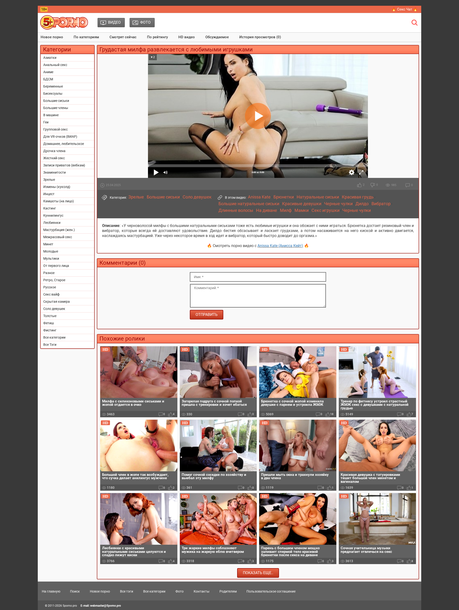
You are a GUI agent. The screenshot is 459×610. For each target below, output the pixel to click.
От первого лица (56, 266)
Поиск (75, 591)
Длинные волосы (236, 210)
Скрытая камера (56, 301)
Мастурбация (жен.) (59, 230)
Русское (49, 287)
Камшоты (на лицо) (58, 201)
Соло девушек (54, 309)
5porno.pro (70, 605)
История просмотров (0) (260, 37)
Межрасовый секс (57, 237)
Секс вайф (51, 294)
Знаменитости (54, 172)
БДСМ (48, 79)
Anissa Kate (259, 197)
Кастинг (49, 208)
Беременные (53, 86)
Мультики (51, 258)
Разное (49, 273)
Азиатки (49, 58)
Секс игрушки (325, 210)
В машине (51, 115)
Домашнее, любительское (63, 144)
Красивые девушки (301, 203)
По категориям (86, 37)
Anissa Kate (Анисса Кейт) (280, 245)
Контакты (201, 591)
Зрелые (49, 179)
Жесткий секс (54, 158)
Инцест (49, 194)
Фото (179, 591)
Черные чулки (338, 203)
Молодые (50, 251)
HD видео (186, 37)
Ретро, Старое (54, 280)
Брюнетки (283, 197)
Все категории (54, 337)
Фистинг (49, 330)
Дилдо (362, 203)
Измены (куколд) (56, 187)
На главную (51, 591)
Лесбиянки (51, 223)
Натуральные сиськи (318, 197)
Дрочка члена (54, 151)
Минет (48, 244)
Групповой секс (55, 129)
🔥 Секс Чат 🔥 (405, 9)
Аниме (48, 72)
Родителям (228, 591)
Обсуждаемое (217, 37)
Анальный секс (55, 65)
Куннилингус (53, 215)
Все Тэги (49, 344)
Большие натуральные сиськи (249, 203)
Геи (46, 122)
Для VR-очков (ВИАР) (60, 136)
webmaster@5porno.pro (105, 605)
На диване (266, 210)
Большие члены (55, 108)
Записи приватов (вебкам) (64, 165)
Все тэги (126, 591)
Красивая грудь (358, 197)
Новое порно (52, 37)
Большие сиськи (56, 101)
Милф (286, 210)
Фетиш (48, 323)
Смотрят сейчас (123, 37)
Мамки (302, 210)
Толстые (49, 316)
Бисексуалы (52, 93)
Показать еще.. (258, 573)
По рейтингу (157, 37)
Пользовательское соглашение (270, 591)
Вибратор (381, 203)
